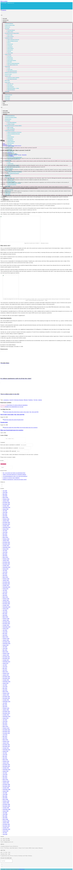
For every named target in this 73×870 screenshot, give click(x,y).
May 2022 (5, 573)
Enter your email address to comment (9, 448)
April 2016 (5, 689)
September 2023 (6, 547)
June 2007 (5, 834)
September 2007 (6, 829)
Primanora (10, 152)
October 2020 (6, 605)
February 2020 (6, 618)
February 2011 (6, 761)
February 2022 (6, 578)
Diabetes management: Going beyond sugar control (15, 479)
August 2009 (5, 791)
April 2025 (5, 515)
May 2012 (5, 736)
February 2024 (6, 539)
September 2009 (6, 789)
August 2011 (5, 751)
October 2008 (6, 807)
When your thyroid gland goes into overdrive (11, 430)
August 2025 (5, 509)
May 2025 (5, 514)
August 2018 (5, 645)
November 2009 (6, 786)
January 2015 (6, 709)
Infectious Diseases (18, 399)
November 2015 (6, 698)
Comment (2, 442)
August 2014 (5, 718)
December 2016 (6, 676)
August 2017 (5, 663)
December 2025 (6, 502)
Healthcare (10, 154)
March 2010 (5, 779)
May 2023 (5, 553)
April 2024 (5, 535)
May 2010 (5, 776)
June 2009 (5, 794)
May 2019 (5, 633)
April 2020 (5, 615)
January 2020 (6, 620)
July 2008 (5, 812)
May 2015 (5, 704)
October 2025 (6, 505)
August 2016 (5, 683)
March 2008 (5, 819)
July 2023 (5, 550)
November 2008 (6, 806)
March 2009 (5, 799)
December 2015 (6, 696)
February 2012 (6, 741)
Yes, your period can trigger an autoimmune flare (14, 472)
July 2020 (5, 610)
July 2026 (5, 490)
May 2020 (5, 613)
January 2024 (6, 540)
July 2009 (5, 792)
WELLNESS (24, 154)
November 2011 (6, 746)
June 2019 (5, 631)
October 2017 (6, 660)
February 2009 (6, 801)
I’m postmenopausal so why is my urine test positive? (15, 476)
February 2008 (6, 821)
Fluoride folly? (4, 422)
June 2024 (5, 532)
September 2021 (6, 587)
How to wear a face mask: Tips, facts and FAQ (12, 414)
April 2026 (5, 495)
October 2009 (6, 787)
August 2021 (5, 588)
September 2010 (6, 769)
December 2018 (6, 641)
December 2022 (6, 562)
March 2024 (5, 537)
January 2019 (6, 640)
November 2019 (6, 623)
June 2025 (5, 512)
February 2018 (6, 653)
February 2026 (6, 499)
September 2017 (6, 661)
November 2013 (6, 731)
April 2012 (5, 738)
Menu (1, 15)
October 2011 (6, 748)
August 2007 (5, 830)
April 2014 (5, 724)
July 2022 (5, 570)
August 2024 (5, 529)
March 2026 (5, 497)
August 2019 (5, 628)
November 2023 (6, 543)
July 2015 (5, 703)
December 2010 (6, 764)
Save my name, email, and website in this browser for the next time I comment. (20, 454)
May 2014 (5, 723)
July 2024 (5, 530)
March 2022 (5, 577)
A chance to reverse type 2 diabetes (11, 477)
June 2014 (5, 721)
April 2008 (5, 817)
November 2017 (6, 658)
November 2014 (6, 713)
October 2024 (6, 525)
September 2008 (6, 809)
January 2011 (6, 762)
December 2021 (6, 582)
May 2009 (5, 796)
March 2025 (5, 517)
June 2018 (5, 648)
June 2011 (5, 754)
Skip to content (3, 1)
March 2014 (5, 726)
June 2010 (5, 774)
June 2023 (5, 552)
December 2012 (6, 733)
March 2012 (5, 739)
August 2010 (5, 771)
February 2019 (6, 638)
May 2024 (5, 534)
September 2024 (6, 527)
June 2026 (5, 492)
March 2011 (5, 759)
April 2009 (5, 797)
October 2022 (6, 565)
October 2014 (6, 714)
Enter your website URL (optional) (8, 451)
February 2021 (6, 598)
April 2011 (5, 757)
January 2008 (6, 822)
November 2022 (6, 563)
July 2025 (5, 510)
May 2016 (5, 688)
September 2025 (6, 507)
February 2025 (6, 519)
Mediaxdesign (22, 869)
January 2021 (6, 600)
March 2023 (5, 557)
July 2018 (5, 646)
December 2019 (6, 621)
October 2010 (6, 767)
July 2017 (5, 665)
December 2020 (6, 602)
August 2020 (5, 608)
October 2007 (6, 827)
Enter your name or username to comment (10, 444)
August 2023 (5, 548)
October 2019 (6, 625)
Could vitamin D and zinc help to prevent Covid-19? (12, 145)
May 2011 (5, 756)
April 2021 (5, 595)
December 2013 (6, 729)
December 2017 (6, 656)
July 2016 (5, 684)
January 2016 (6, 694)
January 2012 (6, 743)
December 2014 (6, 711)
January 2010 (6, 782)
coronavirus (6, 399)
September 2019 (6, 626)
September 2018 (6, 643)
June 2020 (5, 612)
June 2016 (5, 686)
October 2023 (6, 545)
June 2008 (5, 814)
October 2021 (6, 585)
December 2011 (6, 744)
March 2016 (5, 691)
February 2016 (6, 693)
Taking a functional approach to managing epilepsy (14, 474)
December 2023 (6, 542)
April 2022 (5, 575)
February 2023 (6, 558)
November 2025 (6, 504)
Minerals (26, 399)
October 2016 (6, 679)
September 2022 (6, 567)
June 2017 (5, 666)
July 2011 (5, 752)
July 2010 (5, 772)
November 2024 (6, 524)
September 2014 (6, 716)
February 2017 (6, 673)
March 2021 (5, 597)
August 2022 (5, 568)
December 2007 (6, 824)
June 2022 (5, 572)
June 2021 (5, 592)
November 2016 (6, 678)
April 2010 (5, 777)
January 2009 (6, 802)
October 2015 (6, 699)
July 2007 (5, 832)
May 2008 (5, 816)
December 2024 (6, 522)
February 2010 (6, 781)
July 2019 (5, 630)
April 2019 (5, 635)
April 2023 (5, 555)
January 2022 (6, 580)
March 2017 (5, 671)
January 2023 (6, 560)
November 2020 (6, 603)
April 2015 (5, 706)
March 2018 (5, 651)
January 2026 (6, 500)
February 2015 (6, 708)
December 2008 (6, 804)
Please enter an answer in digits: (8, 457)
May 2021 (5, 593)
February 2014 (6, 728)
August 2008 (5, 811)
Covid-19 (15, 154)
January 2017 (6, 675)
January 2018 (6, 655)
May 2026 (5, 494)
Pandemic (30, 399)
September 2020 (6, 607)
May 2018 (5, 650)
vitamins (40, 399)
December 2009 (6, 784)
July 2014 (5, 719)
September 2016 (6, 681)
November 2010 (6, 766)
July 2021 (5, 590)
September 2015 (6, 701)
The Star (19, 154)
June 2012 (5, 734)
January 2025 (6, 520)
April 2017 (5, 670)
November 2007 (6, 826)
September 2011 (6, 749)
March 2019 (5, 636)
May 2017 (5, 668)
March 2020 (5, 616)
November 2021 (6, 583)
